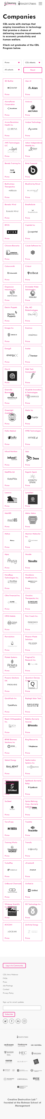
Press (5, 982)
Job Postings (8, 986)
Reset (32, 70)
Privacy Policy (8, 993)
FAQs (5, 978)
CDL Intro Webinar (10, 975)
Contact (6, 989)
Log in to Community (14, 966)
